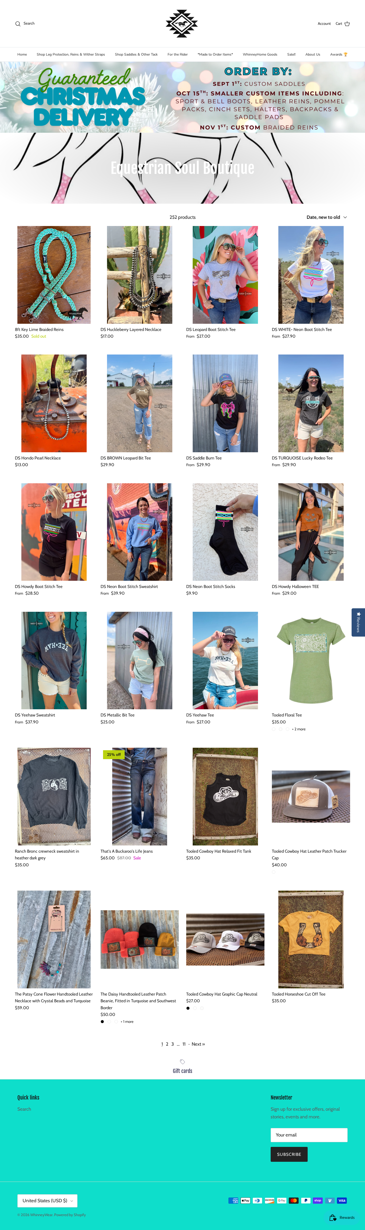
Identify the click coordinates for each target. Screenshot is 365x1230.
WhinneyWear (41, 1215)
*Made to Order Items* (215, 54)
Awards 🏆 (339, 54)
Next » (198, 1044)
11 (183, 1044)
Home (22, 54)
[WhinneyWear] (182, 23)
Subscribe (289, 1154)
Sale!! (291, 54)
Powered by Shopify (70, 1215)
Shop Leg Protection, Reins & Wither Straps (71, 54)
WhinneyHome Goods (260, 54)
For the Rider (178, 54)
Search (24, 1109)
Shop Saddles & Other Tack (136, 54)
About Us (312, 54)
